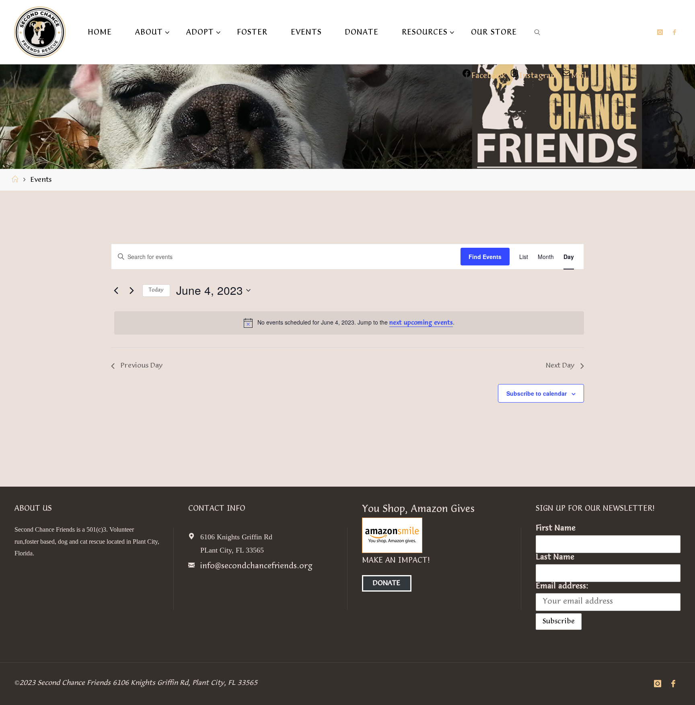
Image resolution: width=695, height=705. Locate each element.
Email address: (562, 586)
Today (156, 290)
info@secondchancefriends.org (256, 566)
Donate (386, 583)
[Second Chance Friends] (40, 32)
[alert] (349, 323)
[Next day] (131, 290)
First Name (556, 528)
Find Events (485, 257)
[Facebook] (674, 32)
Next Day (560, 366)
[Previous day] (116, 290)
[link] (537, 32)
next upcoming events (421, 323)
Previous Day (141, 366)
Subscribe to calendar (536, 393)
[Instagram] (660, 32)
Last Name (555, 557)
